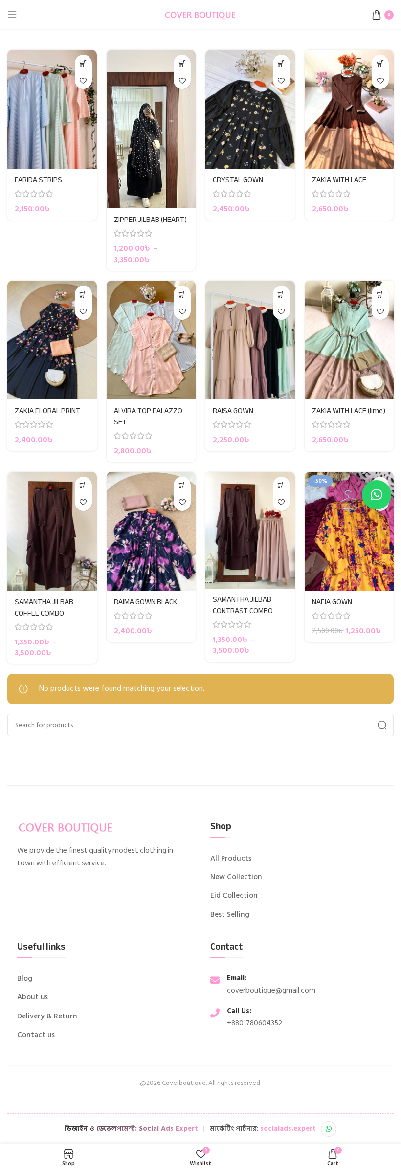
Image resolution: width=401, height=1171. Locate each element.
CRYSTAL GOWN (238, 180)
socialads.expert (288, 1128)
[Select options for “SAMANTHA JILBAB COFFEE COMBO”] (83, 485)
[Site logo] (200, 14)
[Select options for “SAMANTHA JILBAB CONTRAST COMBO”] (281, 485)
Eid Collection (234, 896)
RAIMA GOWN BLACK (146, 602)
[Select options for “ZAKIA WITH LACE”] (380, 63)
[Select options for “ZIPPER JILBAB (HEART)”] (182, 63)
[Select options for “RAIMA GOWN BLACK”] (182, 485)
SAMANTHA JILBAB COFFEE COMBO (44, 607)
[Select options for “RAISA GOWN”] (281, 294)
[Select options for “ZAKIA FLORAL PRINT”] (83, 294)
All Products (230, 858)
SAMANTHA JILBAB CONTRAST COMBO (243, 605)
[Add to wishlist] (83, 80)
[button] (376, 494)
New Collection (236, 877)
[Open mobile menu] (12, 14)
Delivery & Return (47, 1016)
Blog (24, 979)
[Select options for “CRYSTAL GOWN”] (281, 63)
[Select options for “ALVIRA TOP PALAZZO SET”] (182, 294)
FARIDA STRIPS (38, 180)
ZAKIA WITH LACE (339, 180)
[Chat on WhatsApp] (328, 1129)
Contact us (36, 1035)
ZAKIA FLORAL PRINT (47, 410)
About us (32, 997)
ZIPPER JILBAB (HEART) (150, 219)
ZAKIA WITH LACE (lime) (348, 410)
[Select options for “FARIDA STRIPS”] (83, 63)
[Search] (382, 725)
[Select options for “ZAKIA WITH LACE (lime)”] (380, 294)
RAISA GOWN (233, 410)
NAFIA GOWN (332, 602)
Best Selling (229, 915)
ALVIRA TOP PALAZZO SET (148, 416)
